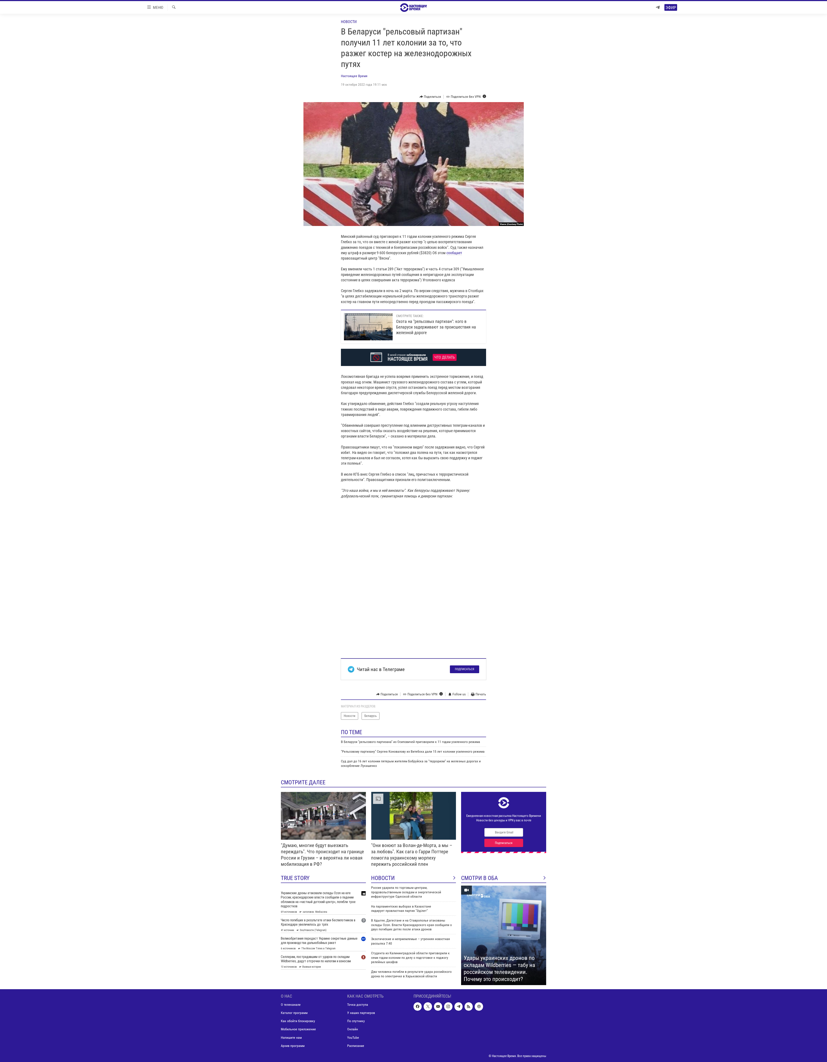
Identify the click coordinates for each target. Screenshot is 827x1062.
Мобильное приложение (298, 1029)
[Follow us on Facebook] (418, 1006)
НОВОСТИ (383, 878)
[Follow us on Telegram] (458, 1006)
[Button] (430, 97)
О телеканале (291, 1005)
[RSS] (469, 1006)
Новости (349, 21)
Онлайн (352, 1029)
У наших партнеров (361, 1013)
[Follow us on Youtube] (438, 1006)
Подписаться (464, 669)
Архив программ (293, 1046)
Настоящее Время (354, 76)
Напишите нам (291, 1038)
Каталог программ (294, 1013)
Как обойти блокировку (298, 1021)
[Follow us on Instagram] (448, 1006)
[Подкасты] (479, 1006)
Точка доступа (357, 1005)
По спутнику (356, 1021)
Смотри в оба (479, 878)
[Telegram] (657, 7)
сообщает (454, 253)
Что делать (444, 357)
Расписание (355, 1046)
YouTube (353, 1038)
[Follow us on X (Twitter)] (428, 1006)
